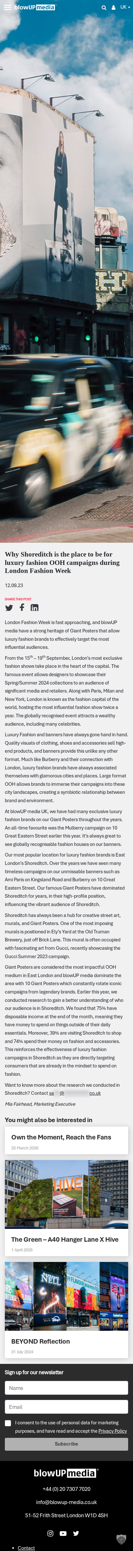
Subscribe (66, 1444)
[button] (121, 1539)
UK (123, 7)
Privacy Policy (112, 1431)
